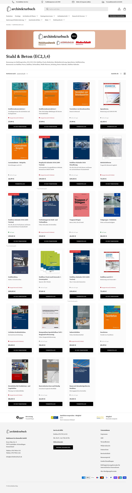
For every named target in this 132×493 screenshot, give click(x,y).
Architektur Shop (14, 486)
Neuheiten (9, 16)
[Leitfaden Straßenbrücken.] (20, 317)
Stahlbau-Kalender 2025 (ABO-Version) (80, 278)
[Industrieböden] (81, 317)
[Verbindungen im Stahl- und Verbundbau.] (51, 205)
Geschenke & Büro (34, 20)
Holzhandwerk (58, 20)
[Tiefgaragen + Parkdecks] (112, 205)
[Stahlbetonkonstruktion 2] (51, 94)
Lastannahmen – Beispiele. (17, 162)
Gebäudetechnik (62, 16)
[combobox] (76, 9)
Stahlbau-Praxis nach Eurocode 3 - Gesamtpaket (50, 278)
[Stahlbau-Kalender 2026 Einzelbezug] (81, 147)
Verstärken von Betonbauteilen (80, 109)
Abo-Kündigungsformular (109, 471)
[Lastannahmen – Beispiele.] (20, 147)
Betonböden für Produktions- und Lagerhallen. (19, 387)
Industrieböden (75, 332)
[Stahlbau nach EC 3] (112, 262)
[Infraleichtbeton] (112, 147)
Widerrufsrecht (105, 445)
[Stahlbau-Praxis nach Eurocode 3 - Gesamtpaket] (51, 262)
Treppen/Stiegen (75, 220)
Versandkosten (105, 442)
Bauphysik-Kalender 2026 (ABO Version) (49, 164)
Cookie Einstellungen (107, 461)
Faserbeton (103, 332)
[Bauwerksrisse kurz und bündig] (51, 371)
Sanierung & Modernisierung (15, 20)
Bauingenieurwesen (46, 16)
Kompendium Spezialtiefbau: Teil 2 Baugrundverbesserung (50, 333)
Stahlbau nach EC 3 (106, 277)
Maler (47, 20)
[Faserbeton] (112, 317)
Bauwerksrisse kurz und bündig (49, 386)
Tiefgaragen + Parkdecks (108, 220)
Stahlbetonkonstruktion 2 (47, 109)
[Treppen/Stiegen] (81, 205)
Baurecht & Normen (78, 16)
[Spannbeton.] (112, 94)
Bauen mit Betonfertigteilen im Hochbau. (80, 387)
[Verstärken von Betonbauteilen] (81, 94)
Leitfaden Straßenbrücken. (17, 332)
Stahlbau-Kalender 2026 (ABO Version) (18, 221)
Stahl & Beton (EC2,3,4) (17, 24)
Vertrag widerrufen (63, 447)
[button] (125, 9)
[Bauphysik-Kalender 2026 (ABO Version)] (51, 147)
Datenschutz (104, 449)
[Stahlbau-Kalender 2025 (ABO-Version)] (81, 262)
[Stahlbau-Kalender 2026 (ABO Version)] (20, 205)
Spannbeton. (104, 109)
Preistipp (17, 16)
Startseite (8, 24)
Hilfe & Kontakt (58, 442)
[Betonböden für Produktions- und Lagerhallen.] (20, 371)
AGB (102, 438)
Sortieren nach (11, 73)
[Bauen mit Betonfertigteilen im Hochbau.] (81, 371)
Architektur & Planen (29, 16)
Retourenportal (105, 457)
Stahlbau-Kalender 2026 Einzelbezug (78, 164)
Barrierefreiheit (105, 453)
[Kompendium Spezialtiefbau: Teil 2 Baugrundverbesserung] (51, 317)
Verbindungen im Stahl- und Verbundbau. (48, 221)
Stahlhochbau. (13, 277)
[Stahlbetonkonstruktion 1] (20, 94)
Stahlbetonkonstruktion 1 (16, 109)
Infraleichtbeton (105, 162)
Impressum (104, 434)
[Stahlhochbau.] (20, 262)
